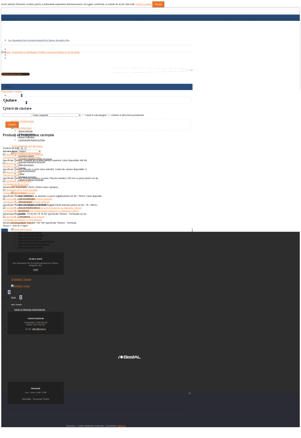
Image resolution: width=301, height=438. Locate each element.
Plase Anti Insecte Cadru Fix (31, 235)
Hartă (35, 270)
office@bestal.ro (39, 329)
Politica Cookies (143, 4)
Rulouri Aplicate (26, 131)
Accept (158, 4)
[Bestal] (129, 356)
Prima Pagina (7, 91)
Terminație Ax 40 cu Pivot (16, 184)
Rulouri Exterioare (23, 121)
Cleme (21, 174)
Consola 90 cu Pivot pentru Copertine (22, 157)
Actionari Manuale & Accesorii (32, 162)
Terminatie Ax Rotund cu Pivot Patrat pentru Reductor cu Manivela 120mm (41, 210)
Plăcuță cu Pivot (11, 166)
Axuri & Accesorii (26, 165)
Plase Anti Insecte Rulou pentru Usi (34, 244)
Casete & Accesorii (27, 171)
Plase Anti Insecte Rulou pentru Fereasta (36, 241)
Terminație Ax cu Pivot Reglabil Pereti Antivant (26, 201)
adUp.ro (122, 425)
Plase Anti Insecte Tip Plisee (31, 247)
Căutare (18, 91)
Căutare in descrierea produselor (127, 115)
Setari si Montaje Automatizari (29, 309)
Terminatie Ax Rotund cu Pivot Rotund (22, 219)
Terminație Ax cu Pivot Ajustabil (19, 193)
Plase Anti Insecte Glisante (30, 238)
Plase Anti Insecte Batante (30, 232)
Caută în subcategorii (96, 115)
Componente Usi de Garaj (27, 146)
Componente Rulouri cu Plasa (32, 140)
